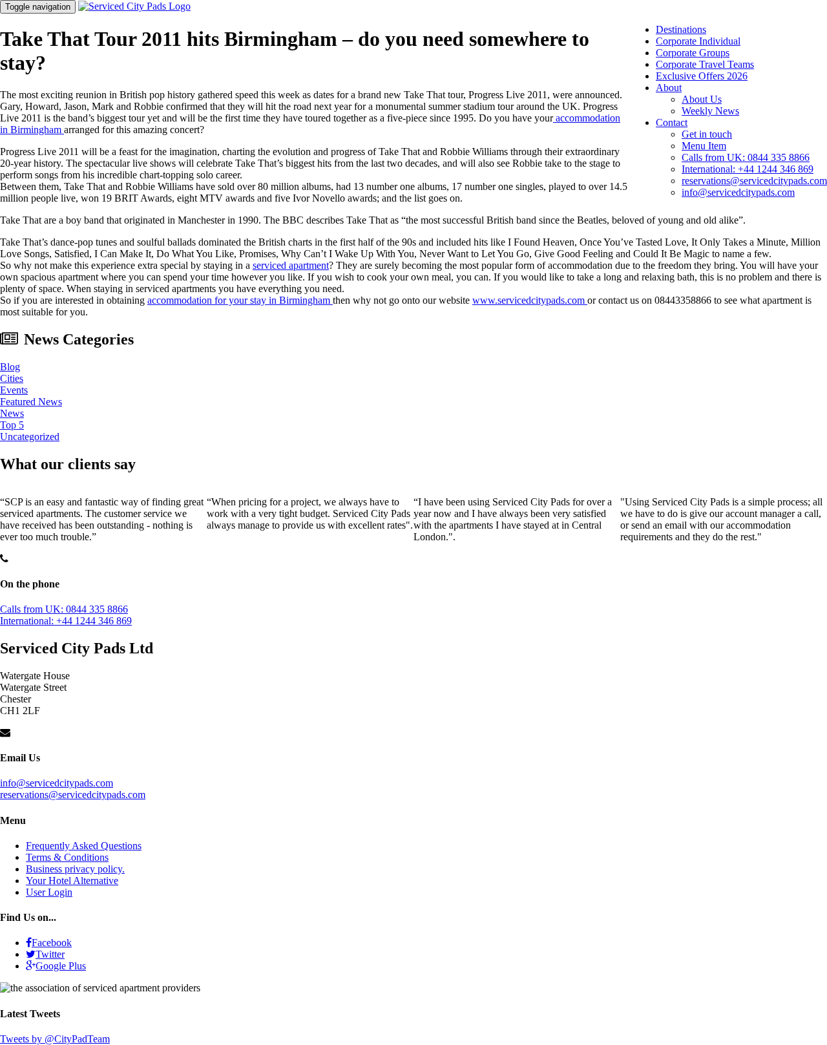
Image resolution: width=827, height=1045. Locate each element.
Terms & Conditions (67, 857)
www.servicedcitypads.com (529, 300)
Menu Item (704, 145)
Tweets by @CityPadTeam (55, 1038)
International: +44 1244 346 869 (747, 169)
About (669, 87)
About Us (702, 99)
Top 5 (12, 424)
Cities (11, 378)
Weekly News (710, 110)
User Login (49, 892)
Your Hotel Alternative (72, 880)
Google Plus (61, 965)
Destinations (681, 29)
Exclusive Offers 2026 (702, 75)
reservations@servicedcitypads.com (754, 180)
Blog (10, 366)
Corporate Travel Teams (705, 64)
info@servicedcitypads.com (738, 192)
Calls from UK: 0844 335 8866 (746, 157)
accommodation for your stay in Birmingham (240, 300)
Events (14, 390)
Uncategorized (29, 436)
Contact (671, 122)
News (12, 413)
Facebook (52, 942)
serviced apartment (291, 265)
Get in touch (707, 134)
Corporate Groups (692, 52)
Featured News (31, 401)
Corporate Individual (698, 41)
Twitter (50, 954)
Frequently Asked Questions (83, 845)
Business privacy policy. (75, 868)
